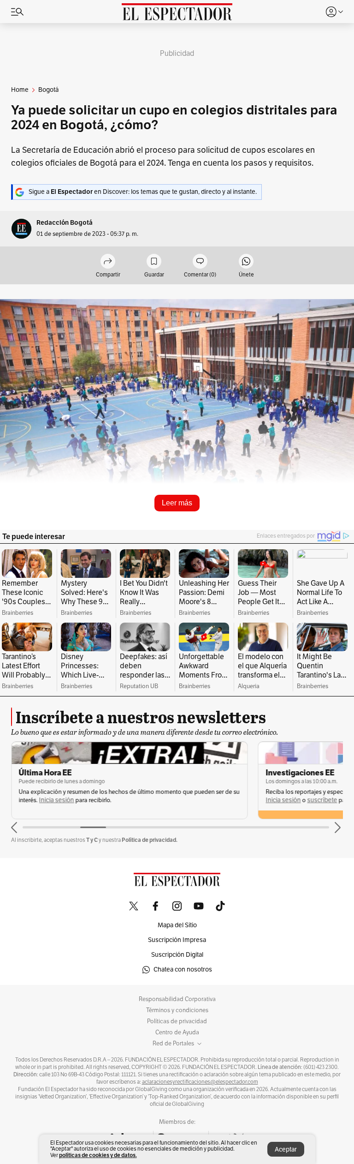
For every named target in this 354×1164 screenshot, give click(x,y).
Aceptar (286, 1149)
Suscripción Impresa (177, 940)
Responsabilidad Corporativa (177, 999)
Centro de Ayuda (177, 1032)
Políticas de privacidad (177, 1021)
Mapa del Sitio (177, 925)
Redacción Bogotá (64, 223)
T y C (92, 839)
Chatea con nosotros (182, 969)
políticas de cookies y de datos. (98, 1155)
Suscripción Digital (177, 955)
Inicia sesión (56, 800)
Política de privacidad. (149, 839)
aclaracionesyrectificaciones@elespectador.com (200, 1082)
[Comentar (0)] (200, 262)
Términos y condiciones (177, 1010)
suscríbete (322, 800)
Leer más (177, 503)
